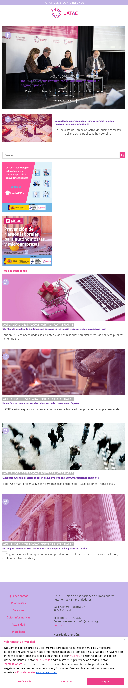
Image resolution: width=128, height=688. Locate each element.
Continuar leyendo (64, 101)
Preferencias (25, 681)
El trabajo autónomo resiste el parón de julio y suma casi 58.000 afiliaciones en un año (50, 477)
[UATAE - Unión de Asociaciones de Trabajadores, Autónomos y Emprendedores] (64, 13)
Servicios (18, 610)
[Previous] (9, 67)
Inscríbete (18, 632)
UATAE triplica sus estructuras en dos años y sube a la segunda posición (60, 83)
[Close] (124, 640)
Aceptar (105, 681)
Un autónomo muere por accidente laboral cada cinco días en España (40, 403)
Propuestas (18, 603)
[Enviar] (123, 155)
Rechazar (66, 681)
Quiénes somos (18, 596)
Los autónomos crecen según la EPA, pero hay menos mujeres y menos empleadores (84, 122)
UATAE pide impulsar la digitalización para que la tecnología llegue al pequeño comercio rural (54, 328)
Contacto (59, 625)
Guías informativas (18, 617)
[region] (64, 662)
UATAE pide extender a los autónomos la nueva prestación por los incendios (45, 548)
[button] (4, 13)
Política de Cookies (25, 672)
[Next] (119, 67)
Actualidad (18, 624)
